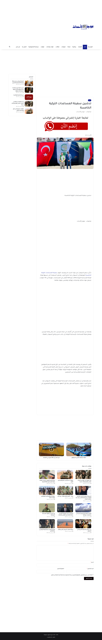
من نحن (18, 47)
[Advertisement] (51, 10)
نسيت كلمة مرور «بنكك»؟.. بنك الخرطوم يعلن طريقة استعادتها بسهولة (18, 89)
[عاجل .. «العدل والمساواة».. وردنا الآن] (65, 490)
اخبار (85, 47)
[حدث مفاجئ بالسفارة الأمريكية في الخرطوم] (83, 523)
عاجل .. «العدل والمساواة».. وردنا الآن (65, 496)
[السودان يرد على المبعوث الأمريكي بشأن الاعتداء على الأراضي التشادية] (65, 507)
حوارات (42, 47)
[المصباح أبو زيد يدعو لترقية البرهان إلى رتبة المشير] (47, 523)
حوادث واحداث (49, 47)
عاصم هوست (49, 637)
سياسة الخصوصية (34, 47)
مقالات (57, 47)
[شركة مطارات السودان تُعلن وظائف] (65, 523)
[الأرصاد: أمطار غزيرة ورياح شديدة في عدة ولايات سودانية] (83, 507)
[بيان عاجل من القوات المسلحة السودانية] (47, 507)
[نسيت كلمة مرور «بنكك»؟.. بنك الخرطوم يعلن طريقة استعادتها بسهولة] (29, 90)
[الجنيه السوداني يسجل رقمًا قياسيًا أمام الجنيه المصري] (29, 83)
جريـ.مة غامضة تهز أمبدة (18, 95)
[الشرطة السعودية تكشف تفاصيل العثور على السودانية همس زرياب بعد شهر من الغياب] (83, 490)
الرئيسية (90, 47)
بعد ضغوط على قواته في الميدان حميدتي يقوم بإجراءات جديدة (17, 103)
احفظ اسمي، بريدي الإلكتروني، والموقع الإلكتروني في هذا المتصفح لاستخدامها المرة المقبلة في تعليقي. (71, 575)
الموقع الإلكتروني (60, 568)
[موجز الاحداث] (83, 27)
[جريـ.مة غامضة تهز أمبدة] (29, 97)
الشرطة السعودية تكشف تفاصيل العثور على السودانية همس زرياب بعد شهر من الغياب (83, 498)
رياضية (74, 47)
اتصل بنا (24, 47)
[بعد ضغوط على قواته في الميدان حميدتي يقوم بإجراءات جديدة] (83, 474)
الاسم (92, 562)
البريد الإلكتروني (90, 568)
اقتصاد (80, 47)
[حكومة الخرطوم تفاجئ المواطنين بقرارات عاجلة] (47, 490)
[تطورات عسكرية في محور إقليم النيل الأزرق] (65, 474)
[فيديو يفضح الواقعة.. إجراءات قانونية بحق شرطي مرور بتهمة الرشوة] (47, 474)
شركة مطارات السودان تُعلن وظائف (65, 529)
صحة (69, 47)
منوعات (63, 47)
